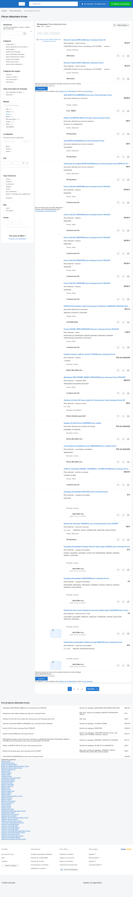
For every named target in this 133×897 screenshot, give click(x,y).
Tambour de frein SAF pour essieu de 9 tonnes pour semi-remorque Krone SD (94, 400)
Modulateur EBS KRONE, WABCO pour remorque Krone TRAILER (24, 708)
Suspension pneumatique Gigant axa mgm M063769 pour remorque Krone (93, 642)
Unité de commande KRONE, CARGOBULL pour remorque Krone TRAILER (27, 723)
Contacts (4, 861)
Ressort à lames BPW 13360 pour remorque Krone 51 (85, 40)
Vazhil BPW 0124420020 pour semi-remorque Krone (84, 141)
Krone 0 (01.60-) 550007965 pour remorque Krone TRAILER (87, 186)
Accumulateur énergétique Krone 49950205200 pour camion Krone (90, 446)
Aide (3, 858)
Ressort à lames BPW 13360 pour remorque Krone (83, 63)
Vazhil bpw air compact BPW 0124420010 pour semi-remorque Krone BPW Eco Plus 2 (97, 164)
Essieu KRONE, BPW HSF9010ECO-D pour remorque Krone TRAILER (91, 329)
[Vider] (31, 31)
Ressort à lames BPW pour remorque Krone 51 (18, 734)
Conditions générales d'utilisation (41, 854)
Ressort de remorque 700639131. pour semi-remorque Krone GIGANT (91, 524)
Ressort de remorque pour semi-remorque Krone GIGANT (22, 751)
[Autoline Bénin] (9, 4)
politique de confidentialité (67, 91)
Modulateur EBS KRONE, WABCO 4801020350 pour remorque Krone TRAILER (95, 377)
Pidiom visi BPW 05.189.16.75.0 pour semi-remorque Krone (87, 118)
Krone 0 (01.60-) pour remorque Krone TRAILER (19, 728)
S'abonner (41, 88)
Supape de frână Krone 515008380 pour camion (82, 423)
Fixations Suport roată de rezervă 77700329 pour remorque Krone (89, 354)
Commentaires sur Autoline (39, 865)
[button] (123, 56)
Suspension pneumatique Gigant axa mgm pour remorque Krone (24, 713)
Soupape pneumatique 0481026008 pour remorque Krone (86, 578)
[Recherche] (31, 4)
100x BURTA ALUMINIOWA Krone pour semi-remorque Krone (88, 95)
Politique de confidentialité (39, 858)
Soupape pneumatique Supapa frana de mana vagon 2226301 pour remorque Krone (97, 546)
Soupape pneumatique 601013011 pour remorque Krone (86, 492)
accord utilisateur (87, 91)
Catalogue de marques (38, 868)
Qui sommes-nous (8, 854)
